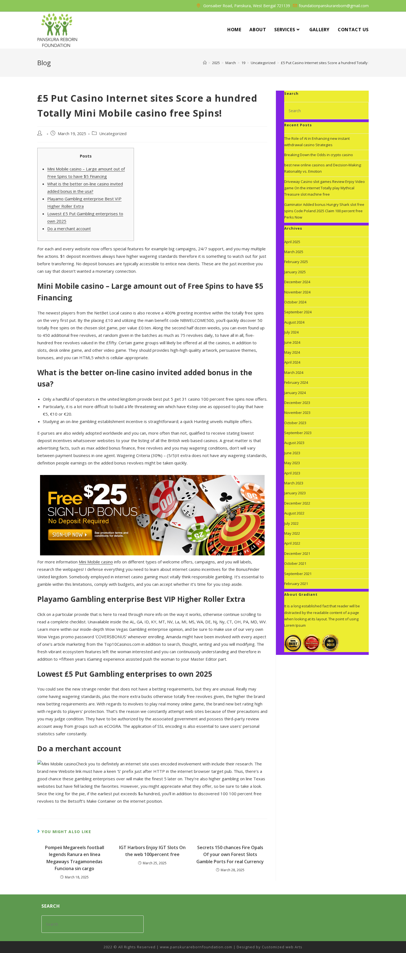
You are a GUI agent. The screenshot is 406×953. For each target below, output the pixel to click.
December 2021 (297, 553)
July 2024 (291, 332)
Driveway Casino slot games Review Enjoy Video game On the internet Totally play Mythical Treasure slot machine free (324, 188)
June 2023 (292, 452)
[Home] (205, 62)
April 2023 (292, 473)
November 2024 (297, 292)
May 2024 (292, 352)
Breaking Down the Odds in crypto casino (318, 154)
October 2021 (295, 563)
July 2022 (291, 523)
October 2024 (295, 302)
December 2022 (297, 503)
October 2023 (295, 422)
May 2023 (292, 462)
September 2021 (298, 573)
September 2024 (298, 311)
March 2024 (293, 372)
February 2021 (296, 583)
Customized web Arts (282, 946)
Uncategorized (112, 133)
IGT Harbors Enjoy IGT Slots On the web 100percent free (152, 851)
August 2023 (294, 442)
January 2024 (295, 392)
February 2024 (296, 382)
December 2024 (297, 281)
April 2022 (292, 543)
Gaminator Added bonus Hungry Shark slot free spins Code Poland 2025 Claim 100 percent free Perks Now (324, 211)
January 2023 (295, 492)
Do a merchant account (69, 228)
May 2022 (292, 533)
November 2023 (297, 412)
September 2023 (298, 432)
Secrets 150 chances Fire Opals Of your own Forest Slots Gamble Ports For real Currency (230, 854)
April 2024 (292, 362)
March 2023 (293, 483)
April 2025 (292, 241)
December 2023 (297, 402)
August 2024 (294, 322)
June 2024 (292, 342)
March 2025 (293, 251)
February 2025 (296, 261)
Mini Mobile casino (96, 562)
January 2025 (295, 271)
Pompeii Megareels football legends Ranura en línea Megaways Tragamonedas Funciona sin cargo (74, 858)
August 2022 (294, 513)
